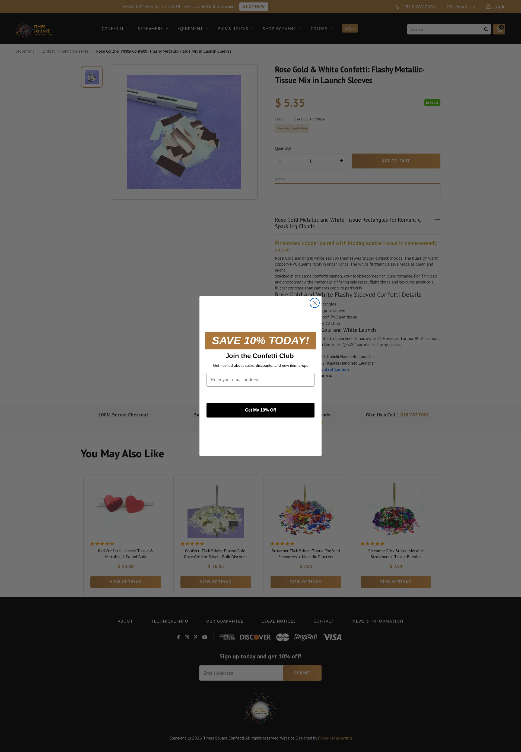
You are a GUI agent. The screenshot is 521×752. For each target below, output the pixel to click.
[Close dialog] (314, 303)
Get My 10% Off (260, 410)
